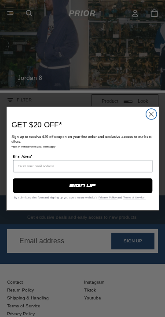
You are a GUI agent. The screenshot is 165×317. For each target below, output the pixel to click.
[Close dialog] (151, 114)
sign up (82, 186)
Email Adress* (22, 156)
